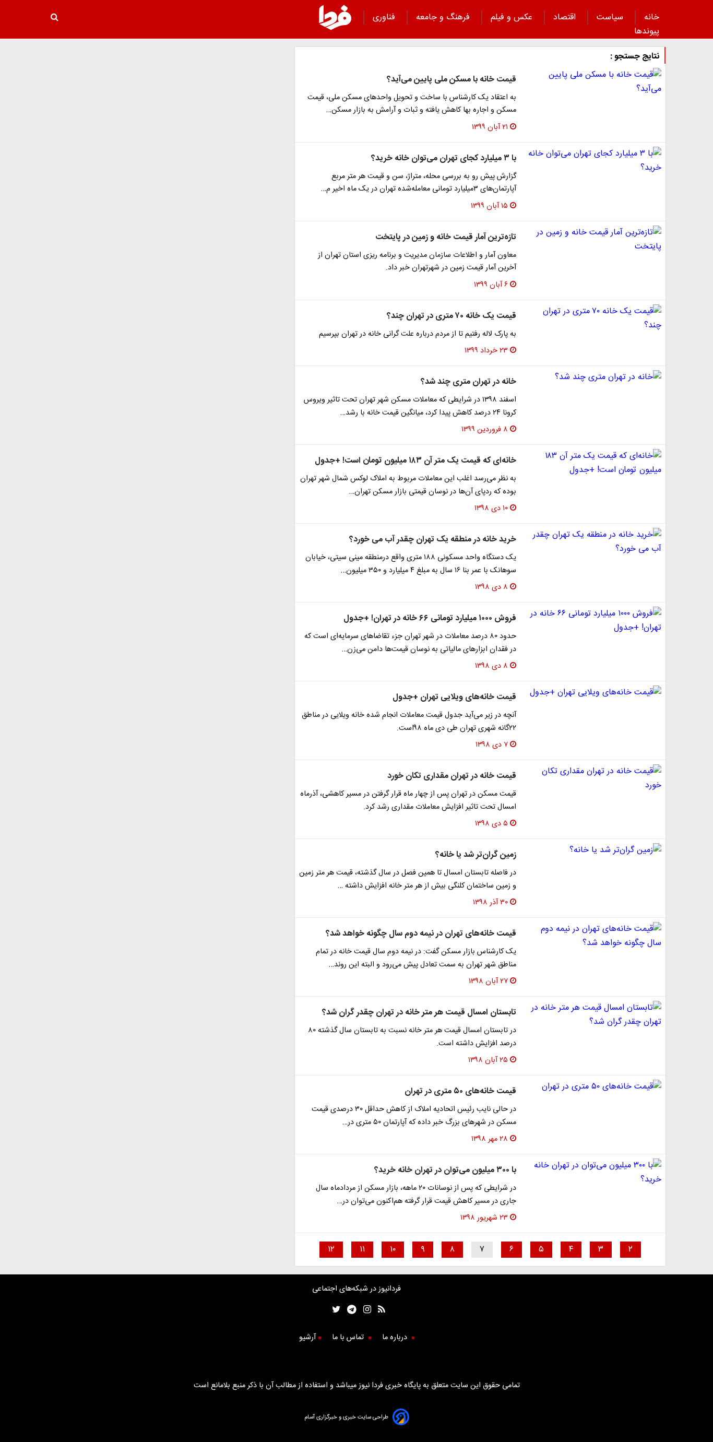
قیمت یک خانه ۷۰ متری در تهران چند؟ (451, 316)
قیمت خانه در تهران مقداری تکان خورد (451, 776)
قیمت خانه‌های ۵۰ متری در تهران (460, 1091)
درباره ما (395, 1337)
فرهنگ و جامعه (444, 17)
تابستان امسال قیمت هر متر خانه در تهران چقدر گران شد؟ (419, 1013)
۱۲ (331, 1250)
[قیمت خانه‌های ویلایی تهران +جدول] (593, 692)
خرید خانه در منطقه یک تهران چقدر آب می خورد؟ (432, 540)
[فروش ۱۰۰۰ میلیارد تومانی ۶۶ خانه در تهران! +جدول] (593, 621)
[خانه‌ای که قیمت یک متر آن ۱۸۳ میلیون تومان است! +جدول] (593, 463)
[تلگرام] (348, 1311)
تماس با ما (349, 1337)
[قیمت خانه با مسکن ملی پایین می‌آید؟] (593, 82)
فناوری (385, 17)
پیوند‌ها (646, 32)
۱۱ (362, 1250)
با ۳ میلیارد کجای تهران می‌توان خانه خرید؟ (443, 158)
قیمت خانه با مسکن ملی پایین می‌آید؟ (451, 80)
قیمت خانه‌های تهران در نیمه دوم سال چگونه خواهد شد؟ (421, 934)
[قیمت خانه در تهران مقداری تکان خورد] (593, 778)
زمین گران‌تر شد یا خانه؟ (475, 855)
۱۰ (393, 1250)
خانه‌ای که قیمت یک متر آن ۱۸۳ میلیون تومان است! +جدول (415, 461)
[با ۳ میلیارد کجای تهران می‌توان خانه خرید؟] (593, 161)
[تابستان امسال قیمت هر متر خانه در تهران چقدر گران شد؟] (593, 1015)
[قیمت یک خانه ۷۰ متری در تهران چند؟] (593, 318)
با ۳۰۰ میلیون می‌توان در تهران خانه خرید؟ (445, 1170)
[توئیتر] (334, 1311)
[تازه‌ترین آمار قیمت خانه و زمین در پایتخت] (593, 240)
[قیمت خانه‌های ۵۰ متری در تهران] (593, 1087)
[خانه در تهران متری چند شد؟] (593, 377)
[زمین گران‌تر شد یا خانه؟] (593, 850)
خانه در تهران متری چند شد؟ (468, 382)
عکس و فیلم (513, 17)
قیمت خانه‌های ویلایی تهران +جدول (454, 697)
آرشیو (307, 1337)
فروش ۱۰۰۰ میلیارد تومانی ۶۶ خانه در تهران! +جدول (429, 618)
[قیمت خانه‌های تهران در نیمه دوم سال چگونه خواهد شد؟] (593, 936)
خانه (651, 17)
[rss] (378, 1311)
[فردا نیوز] (335, 28)
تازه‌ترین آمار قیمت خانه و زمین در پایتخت (445, 237)
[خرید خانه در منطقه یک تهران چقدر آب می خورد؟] (593, 542)
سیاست (611, 17)
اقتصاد (565, 17)
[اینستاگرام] (363, 1311)
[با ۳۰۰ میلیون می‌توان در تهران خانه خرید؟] (593, 1173)
